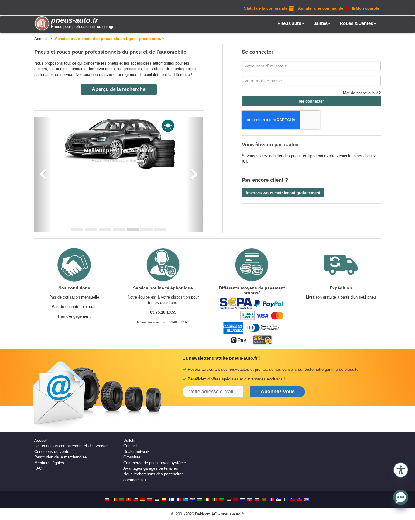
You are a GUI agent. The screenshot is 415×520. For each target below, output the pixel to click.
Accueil (40, 440)
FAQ (38, 468)
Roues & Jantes (356, 23)
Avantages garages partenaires (150, 468)
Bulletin (129, 440)
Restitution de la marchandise (60, 457)
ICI (244, 161)
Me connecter (311, 101)
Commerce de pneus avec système (154, 463)
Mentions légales (49, 463)
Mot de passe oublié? (362, 93)
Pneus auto (289, 23)
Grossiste (131, 457)
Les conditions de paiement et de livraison (71, 446)
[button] (400, 469)
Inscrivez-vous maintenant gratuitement (283, 193)
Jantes (321, 23)
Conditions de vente (51, 451)
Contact (130, 446)
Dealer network (136, 451)
